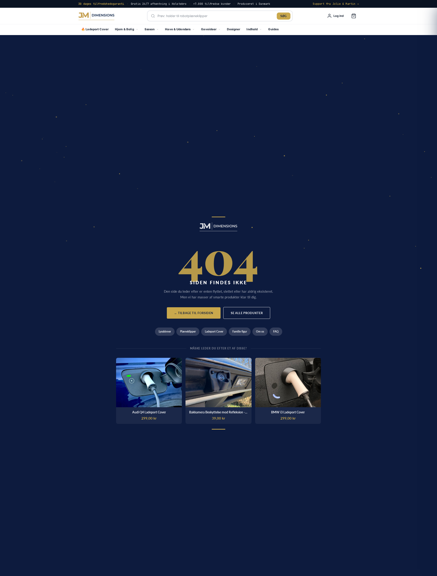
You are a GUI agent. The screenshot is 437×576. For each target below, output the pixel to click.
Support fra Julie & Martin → (336, 3)
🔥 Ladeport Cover (95, 29)
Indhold (252, 29)
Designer (233, 29)
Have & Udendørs (178, 29)
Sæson (150, 29)
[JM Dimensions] (96, 16)
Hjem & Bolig (124, 29)
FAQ (276, 331)
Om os (260, 331)
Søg (283, 16)
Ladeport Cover (214, 331)
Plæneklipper (188, 331)
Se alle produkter (247, 313)
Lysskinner (165, 331)
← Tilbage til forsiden (193, 313)
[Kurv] (354, 16)
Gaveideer (208, 29)
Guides (273, 29)
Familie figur (239, 331)
